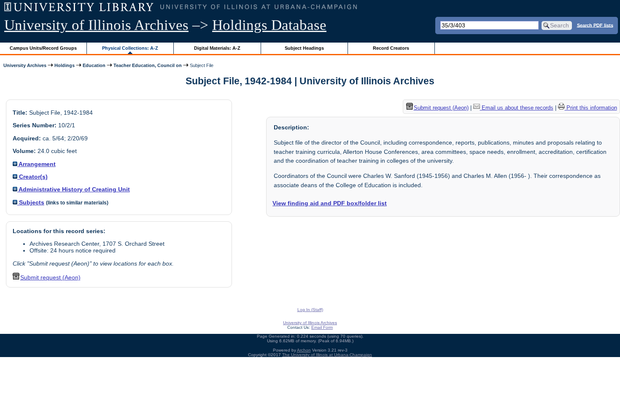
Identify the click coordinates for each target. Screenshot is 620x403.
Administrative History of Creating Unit (73, 189)
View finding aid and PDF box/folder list (329, 203)
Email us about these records (516, 108)
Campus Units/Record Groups (43, 48)
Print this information (591, 108)
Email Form (322, 327)
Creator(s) (32, 176)
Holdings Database (269, 25)
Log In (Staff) (310, 309)
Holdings (64, 65)
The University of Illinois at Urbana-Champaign (327, 354)
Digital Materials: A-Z (217, 48)
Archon (304, 350)
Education (94, 65)
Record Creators (391, 48)
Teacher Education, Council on (147, 65)
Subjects (30, 202)
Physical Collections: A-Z (130, 48)
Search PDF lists (595, 24)
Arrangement (36, 164)
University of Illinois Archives (96, 25)
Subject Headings (304, 48)
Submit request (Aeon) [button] (50, 277)
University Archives (24, 65)
